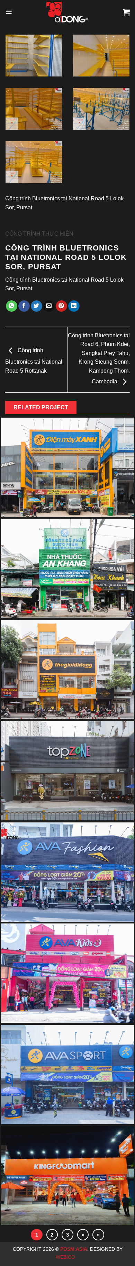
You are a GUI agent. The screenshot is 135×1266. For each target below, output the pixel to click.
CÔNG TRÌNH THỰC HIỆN (39, 234)
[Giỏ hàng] (126, 12)
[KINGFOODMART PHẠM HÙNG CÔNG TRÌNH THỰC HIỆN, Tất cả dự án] (67, 1176)
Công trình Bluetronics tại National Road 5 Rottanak (33, 360)
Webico (66, 1257)
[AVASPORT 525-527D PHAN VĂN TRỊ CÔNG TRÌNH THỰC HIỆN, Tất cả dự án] (67, 1075)
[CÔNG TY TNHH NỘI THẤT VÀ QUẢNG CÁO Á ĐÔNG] (67, 12)
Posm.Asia (73, 1249)
